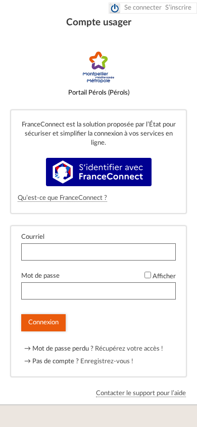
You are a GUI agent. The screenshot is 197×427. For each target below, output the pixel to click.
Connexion (43, 322)
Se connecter (143, 8)
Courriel (32, 237)
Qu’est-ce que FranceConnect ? (62, 198)
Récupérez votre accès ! (129, 349)
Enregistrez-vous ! (106, 361)
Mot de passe (40, 276)
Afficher (164, 276)
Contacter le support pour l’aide (141, 393)
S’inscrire (178, 8)
